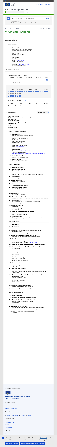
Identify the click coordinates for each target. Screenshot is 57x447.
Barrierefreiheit (8, 427)
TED (6, 28)
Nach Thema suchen (33, 22)
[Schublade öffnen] (6, 36)
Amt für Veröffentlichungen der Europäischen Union (17, 396)
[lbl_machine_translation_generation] (25, 100)
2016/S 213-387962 (33, 242)
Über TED (7, 434)
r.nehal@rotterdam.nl (20, 60)
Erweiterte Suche (14, 22)
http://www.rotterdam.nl (24, 64)
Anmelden (40, 4)
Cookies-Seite (43, 437)
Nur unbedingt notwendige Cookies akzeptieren (32, 443)
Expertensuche (23, 22)
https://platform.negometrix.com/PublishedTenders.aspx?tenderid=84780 (28, 153)
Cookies (7, 424)
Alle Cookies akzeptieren (12, 443)
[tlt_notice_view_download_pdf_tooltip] (8, 91)
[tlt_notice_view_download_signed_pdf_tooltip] (47, 80)
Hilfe (6, 406)
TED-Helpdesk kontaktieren (11, 408)
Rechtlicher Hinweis (9, 422)
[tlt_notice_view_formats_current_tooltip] (48, 112)
